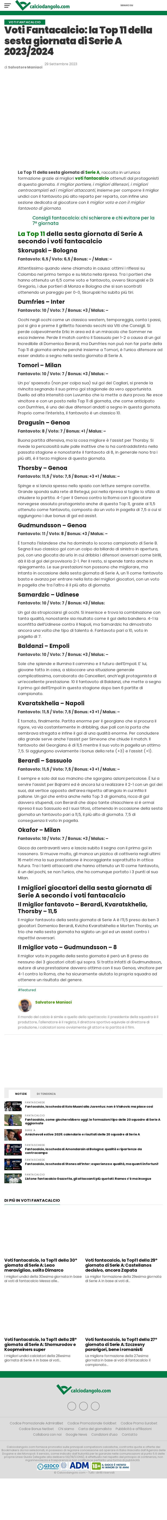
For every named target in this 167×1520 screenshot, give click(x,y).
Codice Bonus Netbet (36, 1429)
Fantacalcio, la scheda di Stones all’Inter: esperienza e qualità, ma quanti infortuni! (91, 1164)
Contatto (129, 1434)
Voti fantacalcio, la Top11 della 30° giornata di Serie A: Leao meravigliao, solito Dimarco (40, 1265)
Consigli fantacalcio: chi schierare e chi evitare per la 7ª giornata (93, 220)
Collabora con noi (47, 1434)
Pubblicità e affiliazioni (134, 1429)
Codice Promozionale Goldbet (92, 1423)
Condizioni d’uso (104, 1434)
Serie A (92, 172)
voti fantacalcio (92, 178)
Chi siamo (66, 1429)
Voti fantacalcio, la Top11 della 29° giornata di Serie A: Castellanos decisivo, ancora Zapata (121, 1265)
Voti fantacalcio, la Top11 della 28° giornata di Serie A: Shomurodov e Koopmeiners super (40, 1344)
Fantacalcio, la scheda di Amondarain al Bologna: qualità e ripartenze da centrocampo (83, 1151)
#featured (27, 989)
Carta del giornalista (95, 1429)
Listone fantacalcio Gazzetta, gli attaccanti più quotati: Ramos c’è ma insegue (88, 1179)
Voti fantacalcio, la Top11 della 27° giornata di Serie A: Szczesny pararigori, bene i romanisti (121, 1344)
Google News (76, 1434)
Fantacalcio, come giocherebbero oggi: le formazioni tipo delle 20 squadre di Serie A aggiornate (92, 1121)
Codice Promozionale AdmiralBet (36, 1423)
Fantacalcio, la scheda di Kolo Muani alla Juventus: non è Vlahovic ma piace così (89, 1106)
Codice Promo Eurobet (139, 1423)
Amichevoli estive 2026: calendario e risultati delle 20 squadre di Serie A (82, 1134)
